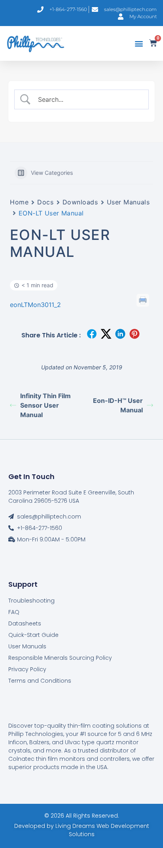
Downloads (80, 202)
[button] (138, 43)
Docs (45, 202)
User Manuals (128, 202)
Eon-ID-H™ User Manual (118, 405)
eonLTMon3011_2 (35, 305)
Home (19, 202)
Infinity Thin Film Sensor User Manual (45, 405)
